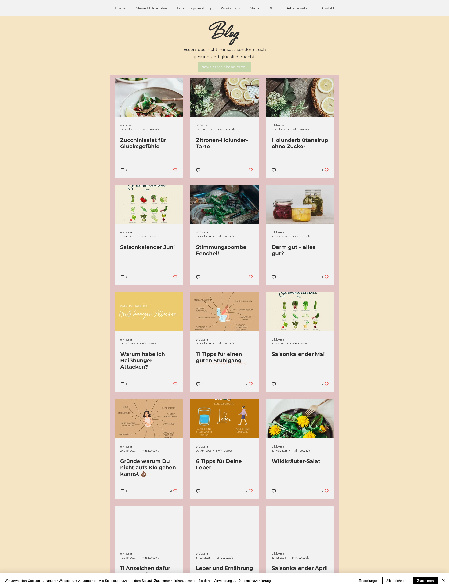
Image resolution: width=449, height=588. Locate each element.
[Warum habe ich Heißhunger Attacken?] (149, 311)
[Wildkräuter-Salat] (300, 418)
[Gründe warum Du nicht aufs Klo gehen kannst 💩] (149, 418)
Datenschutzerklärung (254, 580)
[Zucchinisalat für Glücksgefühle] (149, 97)
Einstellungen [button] (369, 580)
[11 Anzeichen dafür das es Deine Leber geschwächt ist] (149, 525)
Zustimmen (425, 580)
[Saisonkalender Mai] (300, 311)
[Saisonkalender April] (300, 525)
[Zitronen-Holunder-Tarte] (224, 97)
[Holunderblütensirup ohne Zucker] (300, 97)
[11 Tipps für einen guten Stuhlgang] (224, 311)
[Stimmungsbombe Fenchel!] (224, 204)
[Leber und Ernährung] (224, 525)
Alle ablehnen (396, 580)
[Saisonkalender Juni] (149, 204)
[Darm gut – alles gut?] (300, 204)
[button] (224, 67)
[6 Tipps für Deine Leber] (224, 418)
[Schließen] (443, 580)
